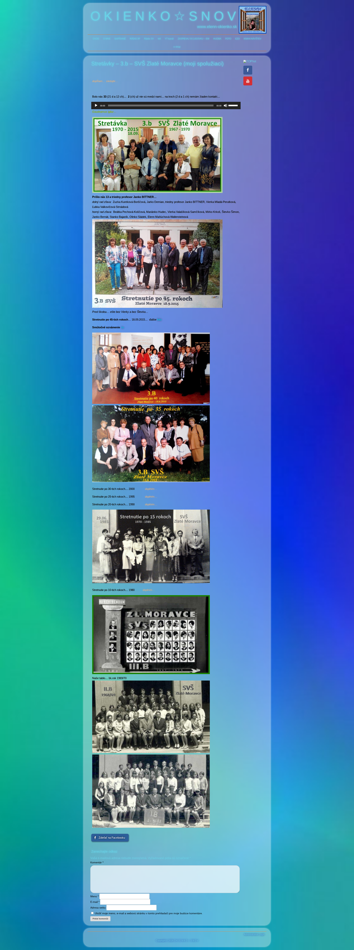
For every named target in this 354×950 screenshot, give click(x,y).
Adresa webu (98, 907)
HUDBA (217, 38)
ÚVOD (96, 38)
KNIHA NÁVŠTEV (252, 38)
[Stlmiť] (225, 105)
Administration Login (254, 934)
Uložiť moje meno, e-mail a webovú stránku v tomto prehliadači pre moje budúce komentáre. (149, 913)
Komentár (96, 862)
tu (123, 327)
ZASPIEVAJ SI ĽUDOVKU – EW (193, 38)
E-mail (94, 901)
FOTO (228, 38)
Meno (94, 896)
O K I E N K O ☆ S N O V (163, 16)
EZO (237, 38)
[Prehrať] (96, 105)
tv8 (159, 38)
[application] (166, 105)
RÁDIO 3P (135, 38)
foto (159, 319)
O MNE (106, 38)
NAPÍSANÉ (120, 38)
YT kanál (169, 38)
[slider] (233, 105)
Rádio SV (149, 38)
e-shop (177, 47)
